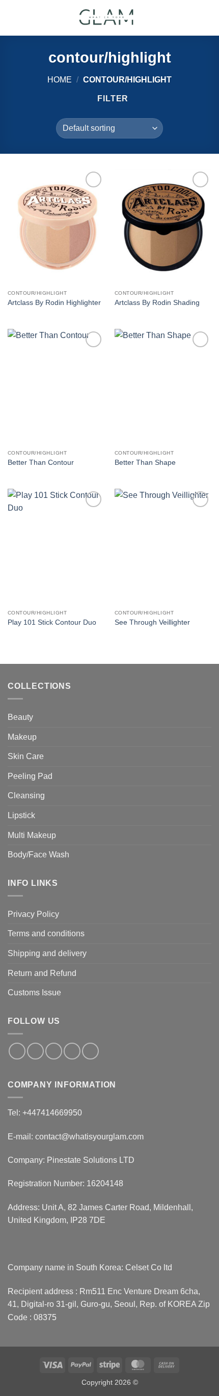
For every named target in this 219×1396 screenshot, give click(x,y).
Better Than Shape (145, 462)
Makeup (22, 737)
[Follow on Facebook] (17, 1051)
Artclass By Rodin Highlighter (54, 302)
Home (59, 79)
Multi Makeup (32, 835)
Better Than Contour (41, 462)
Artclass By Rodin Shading (157, 302)
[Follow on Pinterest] (90, 1051)
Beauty (20, 717)
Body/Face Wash (38, 854)
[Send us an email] (72, 1051)
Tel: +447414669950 (45, 1112)
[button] (14, 17)
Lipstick (21, 815)
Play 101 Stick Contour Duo (52, 622)
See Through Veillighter (152, 622)
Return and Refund (42, 973)
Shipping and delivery (47, 953)
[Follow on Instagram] (35, 1051)
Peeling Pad (30, 776)
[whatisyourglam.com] (108, 18)
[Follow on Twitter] (53, 1051)
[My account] (189, 18)
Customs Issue (34, 992)
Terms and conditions (46, 933)
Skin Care (26, 756)
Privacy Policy (33, 914)
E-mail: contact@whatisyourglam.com (76, 1136)
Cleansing (26, 795)
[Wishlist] (172, 18)
